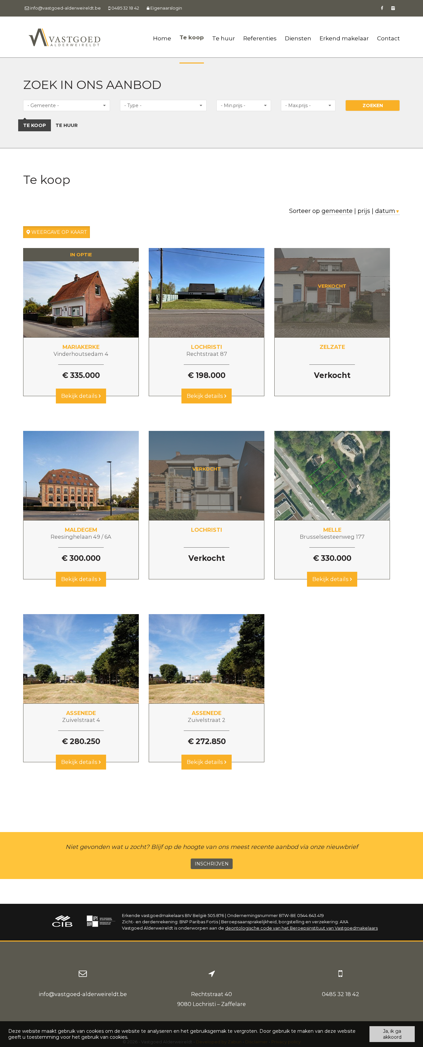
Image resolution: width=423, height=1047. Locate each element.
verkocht (332, 286)
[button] (66, 105)
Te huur (223, 38)
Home (162, 38)
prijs (364, 211)
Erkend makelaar (344, 38)
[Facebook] (382, 8)
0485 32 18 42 (340, 994)
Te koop (191, 37)
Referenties (260, 38)
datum (387, 211)
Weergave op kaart (58, 232)
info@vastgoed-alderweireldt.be (83, 994)
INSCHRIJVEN (212, 864)
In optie (81, 255)
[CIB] (62, 922)
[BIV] (101, 922)
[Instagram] (393, 8)
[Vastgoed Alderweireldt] (64, 37)
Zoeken (373, 105)
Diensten (298, 38)
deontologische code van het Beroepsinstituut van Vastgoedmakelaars (301, 928)
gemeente (337, 211)
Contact (388, 38)
